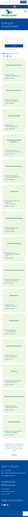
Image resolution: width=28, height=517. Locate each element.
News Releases (19, 444)
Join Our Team (5, 494)
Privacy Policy (5, 489)
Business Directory (9, 444)
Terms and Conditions (7, 491)
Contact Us (19, 447)
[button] (3, 53)
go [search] (14, 46)
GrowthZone (18, 514)
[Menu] (15, 7)
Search (23, 2)
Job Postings (12, 447)
